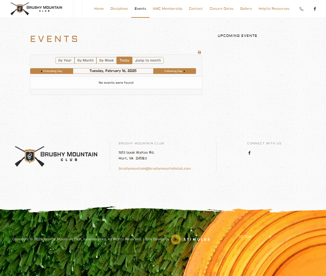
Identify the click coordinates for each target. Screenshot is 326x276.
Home (99, 9)
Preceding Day (52, 71)
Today (124, 60)
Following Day (173, 71)
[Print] (199, 52)
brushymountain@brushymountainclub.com (155, 169)
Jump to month (148, 60)
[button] (270, 237)
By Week (106, 60)
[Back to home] (36, 9)
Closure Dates (222, 9)
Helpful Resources (274, 9)
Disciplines (119, 9)
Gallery (246, 9)
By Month (85, 60)
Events (140, 9)
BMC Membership (167, 9)
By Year (65, 60)
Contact (196, 9)
